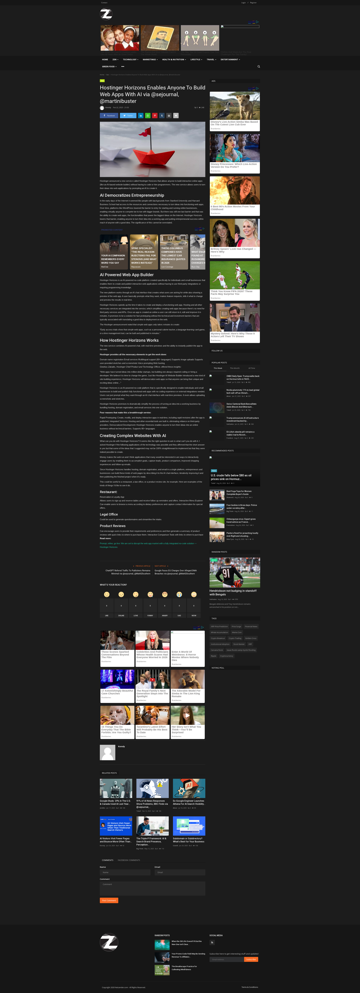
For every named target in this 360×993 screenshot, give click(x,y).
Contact (104, 2)
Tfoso (212, 599)
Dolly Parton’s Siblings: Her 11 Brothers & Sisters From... (234, 592)
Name (103, 867)
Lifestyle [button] (196, 59)
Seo (107, 75)
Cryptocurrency (226, 656)
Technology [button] (130, 59)
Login (243, 2)
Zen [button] (114, 59)
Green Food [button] (108, 66)
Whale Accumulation (219, 632)
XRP (250, 644)
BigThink (139, 849)
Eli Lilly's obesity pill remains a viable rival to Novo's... (240, 433)
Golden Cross (250, 638)
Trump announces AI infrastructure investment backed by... (243, 419)
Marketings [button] (149, 59)
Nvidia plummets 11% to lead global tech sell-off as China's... (243, 391)
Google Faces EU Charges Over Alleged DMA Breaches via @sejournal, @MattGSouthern (176, 572)
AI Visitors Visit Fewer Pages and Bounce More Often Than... (116, 840)
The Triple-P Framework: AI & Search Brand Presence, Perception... (151, 841)
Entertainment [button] (230, 59)
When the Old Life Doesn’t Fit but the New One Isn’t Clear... (187, 942)
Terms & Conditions (250, 987)
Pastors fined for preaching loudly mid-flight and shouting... (242, 534)
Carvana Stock (217, 650)
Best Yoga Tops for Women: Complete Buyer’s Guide (239, 492)
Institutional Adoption (220, 644)
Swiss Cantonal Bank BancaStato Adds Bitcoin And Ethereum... (241, 405)
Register (253, 2)
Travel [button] (211, 59)
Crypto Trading (235, 638)
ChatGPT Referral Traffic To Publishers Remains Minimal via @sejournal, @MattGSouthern (128, 572)
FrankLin (230, 438)
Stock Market (239, 644)
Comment (105, 879)
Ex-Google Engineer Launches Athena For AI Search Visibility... (189, 802)
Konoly (108, 107)
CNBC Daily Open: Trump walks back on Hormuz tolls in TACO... (243, 377)
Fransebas (231, 525)
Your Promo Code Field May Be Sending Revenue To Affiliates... (188, 955)
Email (157, 867)
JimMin (102, 808)
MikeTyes (230, 539)
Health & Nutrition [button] (173, 59)
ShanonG (230, 497)
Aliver (175, 808)
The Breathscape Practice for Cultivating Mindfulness (184, 968)
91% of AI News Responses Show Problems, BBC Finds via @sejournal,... (152, 804)
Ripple (213, 656)
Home (105, 59)
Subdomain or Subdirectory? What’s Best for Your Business (188, 840)
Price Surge (236, 626)
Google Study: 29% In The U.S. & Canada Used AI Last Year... (115, 802)
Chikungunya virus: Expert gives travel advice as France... (241, 520)
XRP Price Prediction (219, 626)
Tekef (138, 811)
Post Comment (109, 900)
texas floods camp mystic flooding (241, 650)
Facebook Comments (129, 860)
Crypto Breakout (218, 638)
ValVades (230, 424)
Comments (107, 860)
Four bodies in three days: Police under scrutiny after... (242, 506)
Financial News (251, 626)
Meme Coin (237, 632)
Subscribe (251, 959)
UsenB (175, 845)
